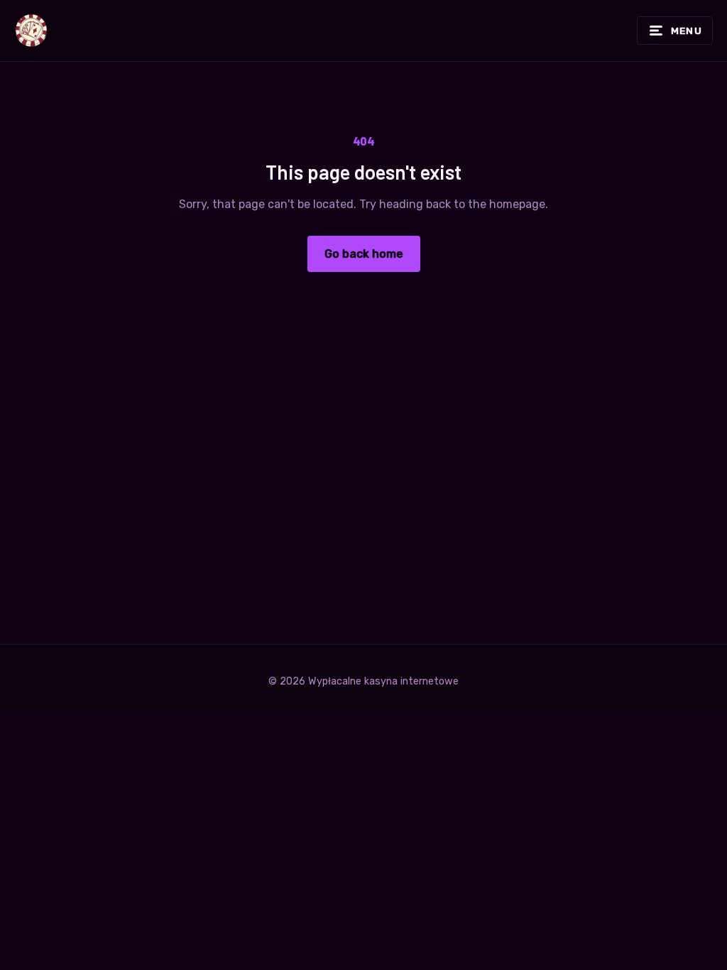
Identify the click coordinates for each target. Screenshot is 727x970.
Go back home (363, 254)
